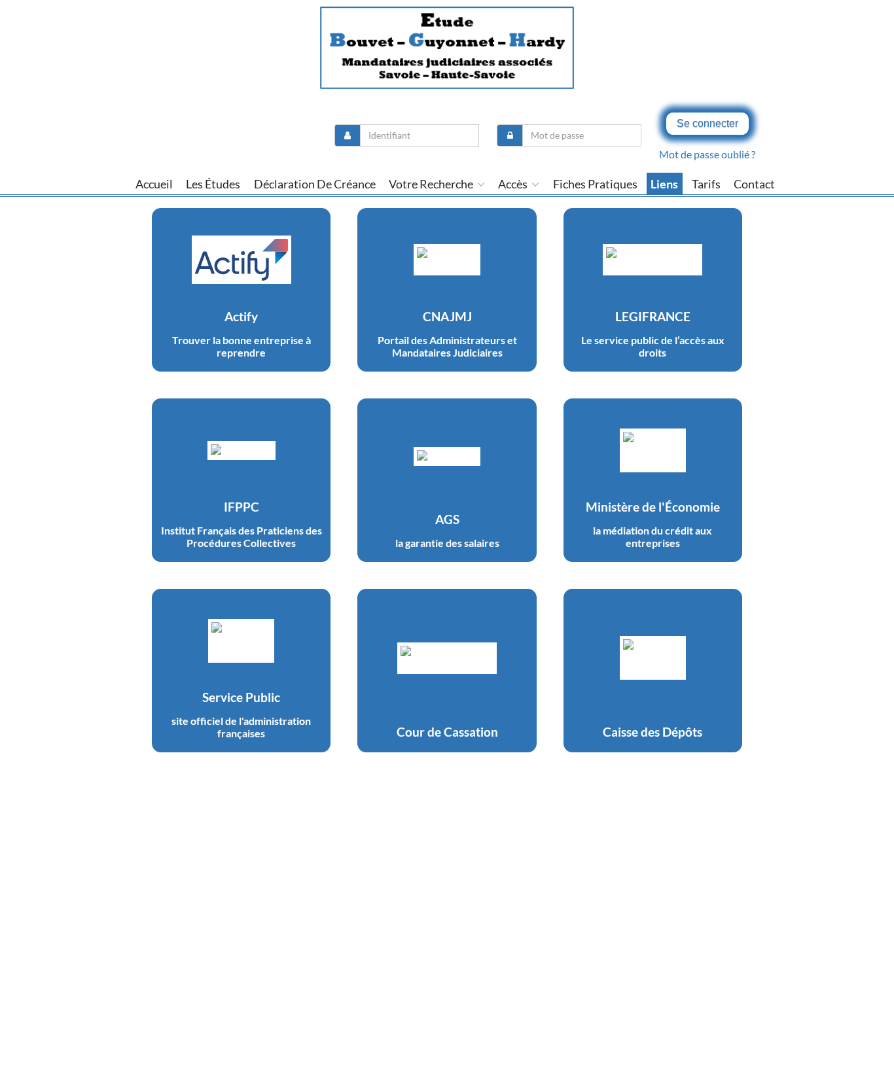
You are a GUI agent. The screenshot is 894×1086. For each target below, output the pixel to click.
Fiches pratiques (595, 184)
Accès (513, 184)
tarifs (706, 184)
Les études (213, 184)
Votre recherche (432, 184)
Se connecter (707, 123)
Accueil (154, 184)
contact (754, 184)
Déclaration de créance (315, 184)
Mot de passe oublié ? (707, 154)
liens (664, 184)
